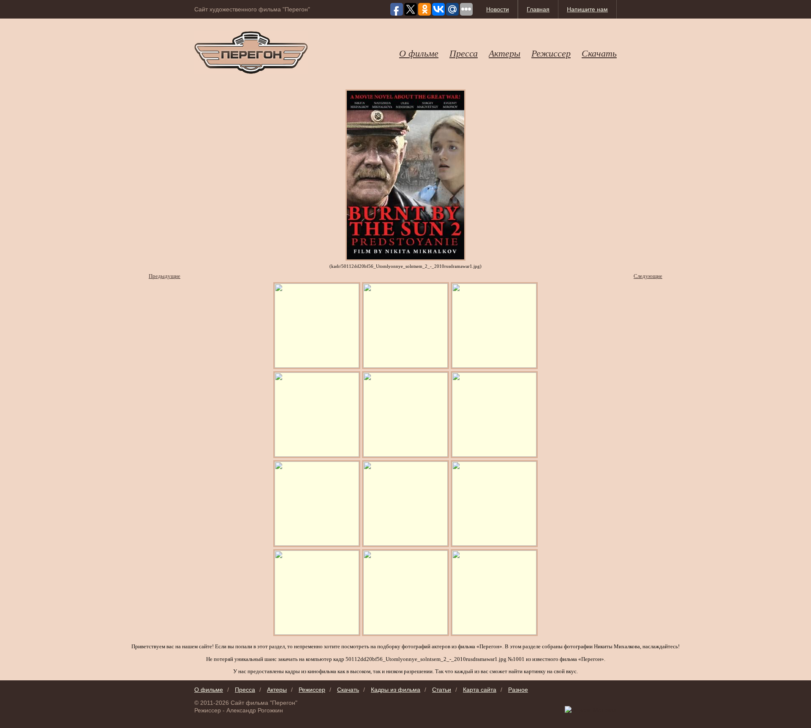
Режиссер (551, 52)
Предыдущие (164, 276)
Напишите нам (587, 9)
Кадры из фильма (395, 689)
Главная (538, 9)
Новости (497, 9)
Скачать (599, 52)
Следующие (648, 276)
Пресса (463, 52)
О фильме (418, 52)
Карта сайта (479, 689)
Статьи (441, 689)
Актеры (504, 52)
